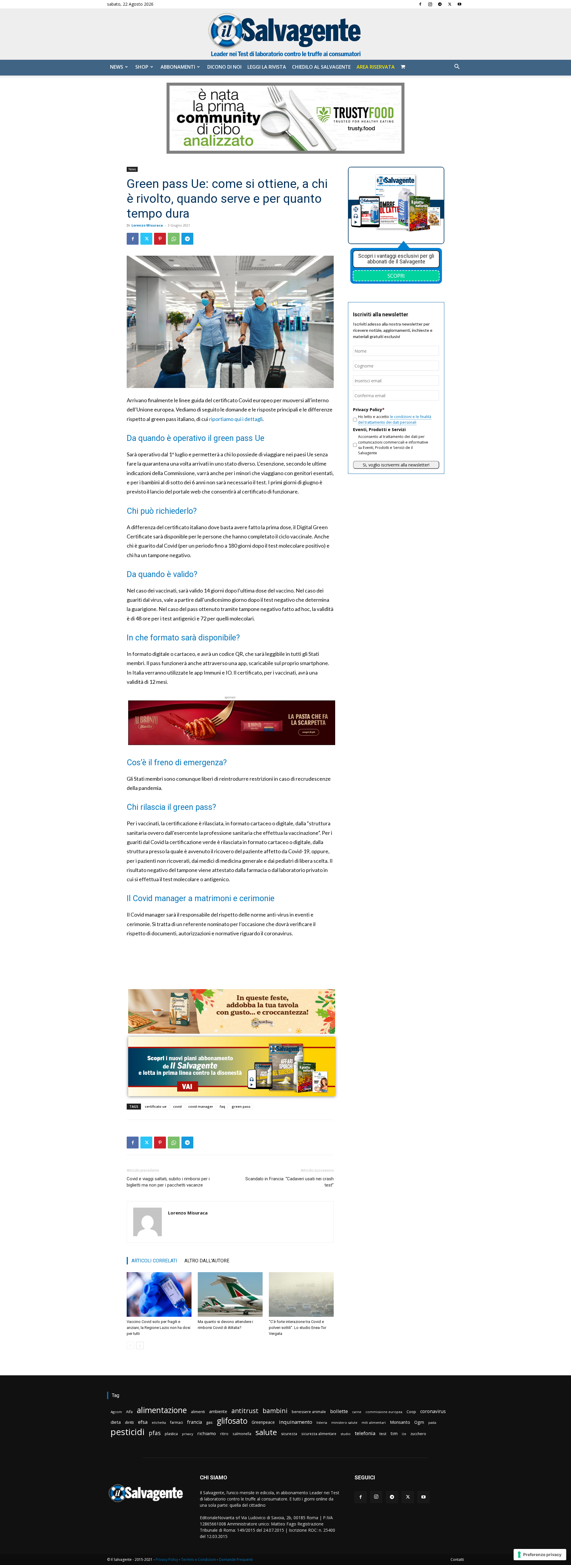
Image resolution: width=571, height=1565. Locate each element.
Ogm (419, 1422)
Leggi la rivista (266, 67)
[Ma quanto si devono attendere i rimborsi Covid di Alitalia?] (230, 1294)
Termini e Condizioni (198, 1559)
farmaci (176, 1422)
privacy (187, 1434)
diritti (129, 1422)
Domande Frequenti (236, 1559)
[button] (457, 67)
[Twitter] (449, 4)
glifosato (232, 1421)
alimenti (198, 1411)
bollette (339, 1411)
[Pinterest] (160, 239)
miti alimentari (374, 1422)
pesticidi (128, 1432)
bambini (275, 1410)
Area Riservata (376, 67)
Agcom (116, 1412)
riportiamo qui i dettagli (236, 419)
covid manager (200, 1106)
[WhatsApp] (174, 239)
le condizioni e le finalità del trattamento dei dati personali (394, 419)
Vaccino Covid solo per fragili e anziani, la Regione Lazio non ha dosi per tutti (158, 1327)
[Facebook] (420, 4)
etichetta (159, 1422)
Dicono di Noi (224, 67)
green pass (241, 1106)
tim (394, 1433)
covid (177, 1106)
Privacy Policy (167, 1559)
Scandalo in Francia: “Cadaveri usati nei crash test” (289, 1182)
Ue (404, 1434)
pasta (432, 1423)
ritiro (224, 1433)
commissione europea (383, 1412)
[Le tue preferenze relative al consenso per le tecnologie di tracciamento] (540, 1554)
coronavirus (433, 1411)
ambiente (218, 1411)
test (382, 1433)
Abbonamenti (178, 67)
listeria (321, 1422)
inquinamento (295, 1422)
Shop (141, 67)
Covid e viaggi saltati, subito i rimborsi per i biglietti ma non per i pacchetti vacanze (168, 1182)
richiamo (206, 1433)
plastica (171, 1433)
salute (266, 1432)
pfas (155, 1433)
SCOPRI (396, 275)
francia (194, 1422)
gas (209, 1422)
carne (356, 1412)
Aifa (129, 1411)
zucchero (418, 1433)
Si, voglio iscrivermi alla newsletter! (396, 465)
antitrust (244, 1410)
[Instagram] (430, 4)
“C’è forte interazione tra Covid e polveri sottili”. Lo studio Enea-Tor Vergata (297, 1327)
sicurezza (289, 1433)
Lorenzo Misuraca (147, 225)
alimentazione (162, 1410)
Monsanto (400, 1422)
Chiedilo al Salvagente (321, 67)
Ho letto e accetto (394, 419)
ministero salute (344, 1422)
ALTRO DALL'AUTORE (206, 1261)
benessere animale (309, 1411)
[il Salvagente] (285, 34)
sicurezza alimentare (318, 1433)
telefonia (365, 1433)
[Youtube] (459, 4)
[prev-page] (130, 1345)
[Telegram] (439, 4)
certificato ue (156, 1106)
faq (222, 1106)
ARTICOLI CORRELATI (154, 1261)
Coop (411, 1411)
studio (346, 1434)
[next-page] (140, 1345)
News (116, 67)
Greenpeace (263, 1422)
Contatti (457, 1559)
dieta (116, 1422)
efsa (143, 1422)
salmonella (242, 1433)
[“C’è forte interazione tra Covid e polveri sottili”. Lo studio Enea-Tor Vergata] (301, 1294)
